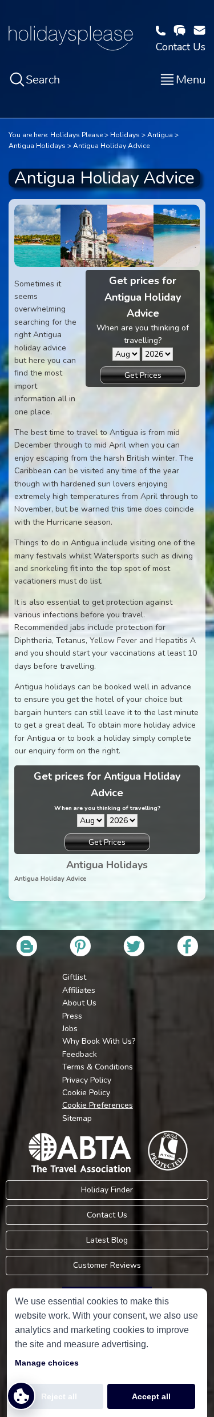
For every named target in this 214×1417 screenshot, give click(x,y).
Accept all (151, 1396)
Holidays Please (76, 134)
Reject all (59, 1396)
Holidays (125, 134)
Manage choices (47, 1362)
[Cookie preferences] (21, 1396)
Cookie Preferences (97, 1105)
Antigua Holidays (37, 145)
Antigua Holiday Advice (111, 145)
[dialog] (107, 1352)
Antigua (160, 134)
